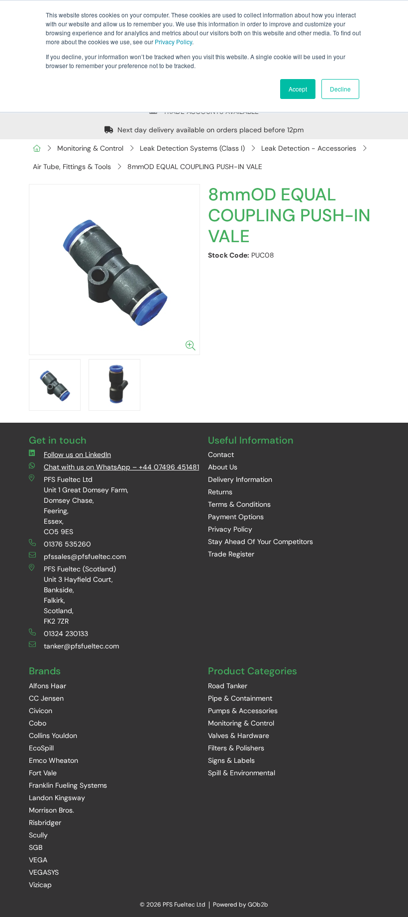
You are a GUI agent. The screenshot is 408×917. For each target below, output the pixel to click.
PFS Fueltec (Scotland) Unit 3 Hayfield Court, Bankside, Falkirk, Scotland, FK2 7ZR (80, 595)
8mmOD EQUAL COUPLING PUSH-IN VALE (194, 166)
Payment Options (236, 516)
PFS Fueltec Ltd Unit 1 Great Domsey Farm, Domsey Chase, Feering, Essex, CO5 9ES (86, 505)
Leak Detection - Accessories (308, 148)
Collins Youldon (53, 735)
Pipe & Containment (240, 698)
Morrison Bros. (51, 810)
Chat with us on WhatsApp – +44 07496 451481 (121, 466)
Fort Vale (43, 772)
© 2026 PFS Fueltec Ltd (172, 905)
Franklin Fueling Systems (68, 785)
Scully (38, 834)
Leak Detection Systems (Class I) (192, 148)
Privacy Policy (173, 41)
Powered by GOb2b (240, 905)
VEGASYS (44, 872)
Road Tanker (227, 685)
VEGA (38, 859)
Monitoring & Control (90, 148)
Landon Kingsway (57, 797)
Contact (221, 454)
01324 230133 (66, 633)
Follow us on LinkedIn (77, 454)
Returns (220, 491)
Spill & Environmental (241, 772)
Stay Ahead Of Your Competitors (260, 541)
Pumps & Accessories (243, 710)
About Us (222, 466)
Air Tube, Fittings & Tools (72, 166)
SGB (35, 847)
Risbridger (45, 822)
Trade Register (231, 554)
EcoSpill (41, 747)
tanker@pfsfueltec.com (81, 646)
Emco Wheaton (53, 760)
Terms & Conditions (239, 504)
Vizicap (40, 884)
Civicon (40, 710)
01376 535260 (67, 544)
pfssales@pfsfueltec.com (85, 556)
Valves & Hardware (238, 735)
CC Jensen (46, 698)
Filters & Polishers (236, 747)
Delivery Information (240, 479)
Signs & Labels (231, 760)
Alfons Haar (47, 685)
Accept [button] (298, 89)
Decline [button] (340, 89)
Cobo (37, 723)
